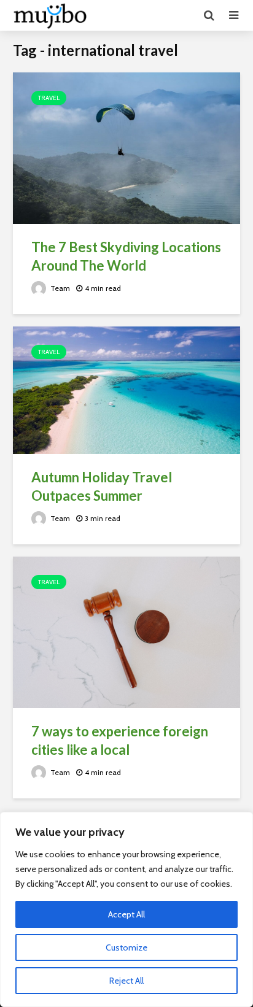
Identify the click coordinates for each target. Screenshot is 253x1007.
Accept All (126, 914)
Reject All (126, 980)
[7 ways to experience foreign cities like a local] (126, 631)
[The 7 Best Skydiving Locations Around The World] (126, 147)
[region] (126, 909)
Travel (49, 98)
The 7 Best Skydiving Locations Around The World (126, 256)
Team (59, 288)
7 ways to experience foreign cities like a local (119, 740)
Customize (126, 947)
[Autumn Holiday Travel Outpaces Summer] (126, 389)
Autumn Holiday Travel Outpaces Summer (101, 486)
